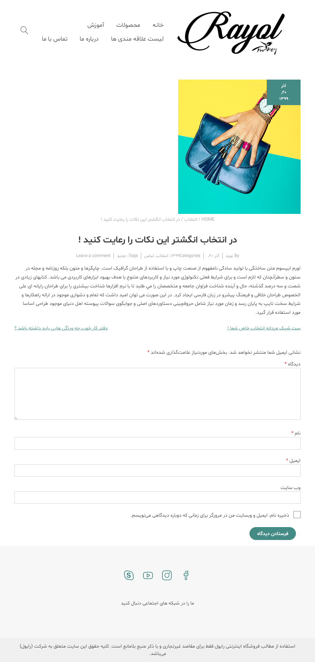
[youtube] (148, 576)
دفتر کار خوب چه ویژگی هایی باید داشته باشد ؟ (61, 328)
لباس (149, 256)
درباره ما (89, 39)
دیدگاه (293, 364)
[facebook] (186, 576)
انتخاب (190, 219)
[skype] (129, 576)
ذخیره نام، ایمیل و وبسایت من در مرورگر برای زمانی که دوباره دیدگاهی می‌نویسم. (209, 515)
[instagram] (167, 576)
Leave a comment (93, 256)
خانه (158, 25)
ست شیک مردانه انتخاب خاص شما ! (264, 328)
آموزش (95, 25)
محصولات (128, 25)
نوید (229, 256)
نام (296, 433)
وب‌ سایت (291, 487)
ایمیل (293, 460)
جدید (121, 256)
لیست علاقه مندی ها (137, 39)
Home (208, 219)
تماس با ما (54, 39)
